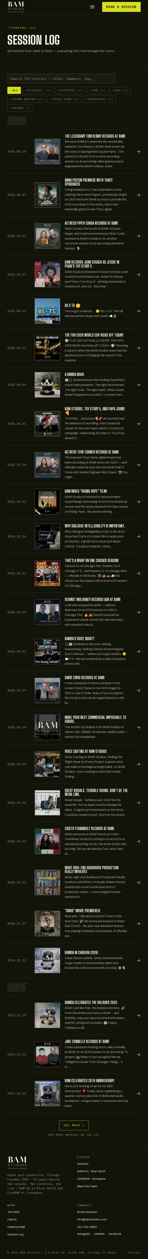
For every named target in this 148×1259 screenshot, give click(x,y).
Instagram (83, 1233)
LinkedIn (99, 1233)
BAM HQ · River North (91, 1171)
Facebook (114, 1233)
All (14, 90)
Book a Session (121, 7)
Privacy (134, 1252)
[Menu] (92, 7)
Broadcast (99, 99)
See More (74, 1125)
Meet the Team (87, 1186)
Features (70, 90)
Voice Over (64, 99)
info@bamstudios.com (92, 1219)
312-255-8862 (87, 1226)
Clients (12, 1219)
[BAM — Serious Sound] (15, 7)
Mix (121, 90)
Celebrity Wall (16, 1226)
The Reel (13, 1211)
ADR (98, 90)
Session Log (15, 1234)
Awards (20, 108)
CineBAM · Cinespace (91, 1178)
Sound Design (26, 99)
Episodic (37, 90)
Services (82, 1163)
